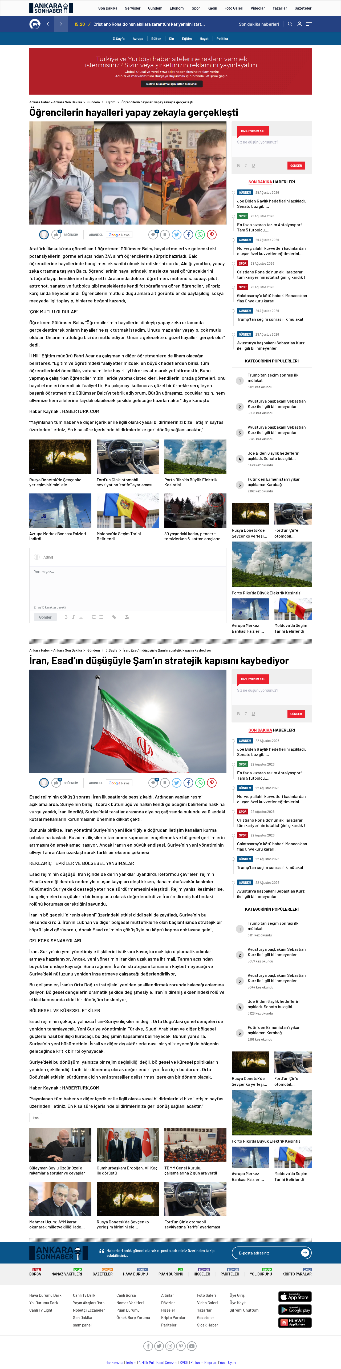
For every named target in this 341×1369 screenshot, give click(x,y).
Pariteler (230, 1272)
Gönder (45, 617)
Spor (196, 8)
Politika (222, 38)
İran (36, 1118)
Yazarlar (280, 8)
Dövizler (168, 1302)
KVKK (184, 1362)
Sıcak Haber (207, 1324)
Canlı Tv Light (40, 1310)
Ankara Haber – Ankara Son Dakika (55, 102)
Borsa (35, 1272)
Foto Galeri (234, 8)
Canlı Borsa (126, 1295)
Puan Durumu (171, 1272)
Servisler (133, 8)
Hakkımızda (114, 1362)
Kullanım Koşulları (203, 1362)
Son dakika (259, 24)
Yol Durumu (261, 1272)
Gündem (155, 8)
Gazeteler (303, 8)
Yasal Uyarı (228, 1362)
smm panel (82, 1324)
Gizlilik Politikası (151, 1362)
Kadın (212, 8)
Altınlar (167, 1295)
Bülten (156, 38)
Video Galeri (207, 1302)
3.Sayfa (119, 38)
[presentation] (47, 24)
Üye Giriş (237, 1295)
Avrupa (138, 38)
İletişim (130, 1362)
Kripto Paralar (297, 1272)
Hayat (204, 38)
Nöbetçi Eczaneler (89, 1310)
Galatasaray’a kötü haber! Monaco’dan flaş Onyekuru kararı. (149, 24)
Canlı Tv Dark (84, 1295)
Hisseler (202, 1272)
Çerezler (171, 1362)
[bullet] (101, 617)
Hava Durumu (135, 1272)
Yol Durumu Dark (43, 1302)
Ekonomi (177, 8)
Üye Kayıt (238, 1302)
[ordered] (94, 617)
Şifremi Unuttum (244, 1310)
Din (171, 38)
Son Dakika (107, 8)
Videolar (258, 8)
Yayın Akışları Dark (89, 1302)
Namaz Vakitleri (66, 1272)
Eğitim (187, 38)
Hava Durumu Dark (45, 1295)
